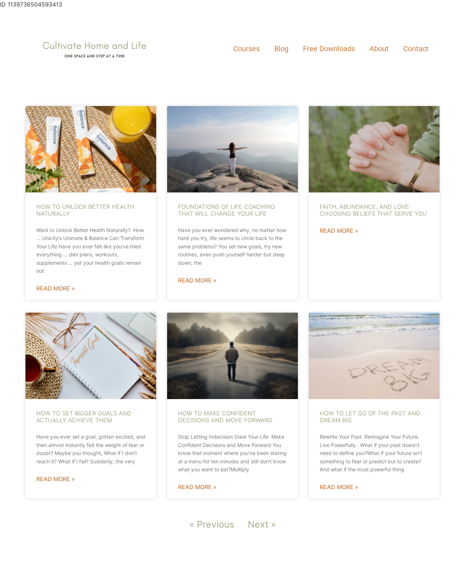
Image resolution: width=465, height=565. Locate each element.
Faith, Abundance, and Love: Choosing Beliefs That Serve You (373, 210)
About (379, 48)
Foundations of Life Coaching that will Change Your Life (226, 210)
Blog (281, 48)
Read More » (55, 288)
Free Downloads (329, 48)
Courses (246, 48)
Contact (416, 48)
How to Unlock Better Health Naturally (85, 210)
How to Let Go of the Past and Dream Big (370, 417)
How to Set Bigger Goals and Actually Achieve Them (84, 417)
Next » (262, 524)
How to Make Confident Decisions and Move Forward (225, 417)
